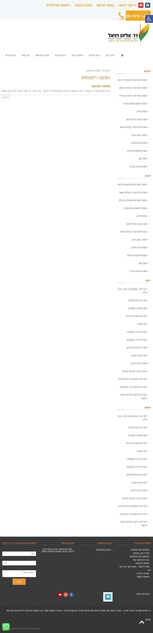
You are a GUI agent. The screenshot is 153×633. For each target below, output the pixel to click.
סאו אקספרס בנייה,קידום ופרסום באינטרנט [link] (21, 628)
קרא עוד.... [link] (5, 97)
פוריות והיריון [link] (142, 111)
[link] (149, 19)
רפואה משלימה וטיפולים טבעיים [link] (133, 95)
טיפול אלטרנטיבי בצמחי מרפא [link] (133, 127)
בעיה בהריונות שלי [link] (141, 559)
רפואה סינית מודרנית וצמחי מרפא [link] (132, 79)
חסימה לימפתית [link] (101, 86)
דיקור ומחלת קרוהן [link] (139, 355)
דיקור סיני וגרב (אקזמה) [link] (137, 331)
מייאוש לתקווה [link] (143, 576)
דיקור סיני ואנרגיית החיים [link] (136, 316)
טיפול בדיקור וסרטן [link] (139, 363)
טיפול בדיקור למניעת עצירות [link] (134, 371)
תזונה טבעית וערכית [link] (138, 166)
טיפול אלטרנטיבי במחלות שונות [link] (133, 87)
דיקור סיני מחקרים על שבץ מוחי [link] (133, 386)
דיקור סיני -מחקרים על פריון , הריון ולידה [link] (132, 291)
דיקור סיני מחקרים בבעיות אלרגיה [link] (132, 378)
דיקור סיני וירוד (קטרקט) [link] (137, 339)
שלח (19, 581)
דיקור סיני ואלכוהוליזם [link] (138, 300)
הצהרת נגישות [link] (143, 593)
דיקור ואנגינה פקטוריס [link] (137, 308)
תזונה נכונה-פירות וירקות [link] (136, 119)
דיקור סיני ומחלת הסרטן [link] (137, 347)
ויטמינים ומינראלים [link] (139, 142)
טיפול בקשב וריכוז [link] (139, 135)
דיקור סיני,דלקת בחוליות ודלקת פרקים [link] (133, 396)
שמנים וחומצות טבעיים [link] (137, 150)
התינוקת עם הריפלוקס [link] (139, 556)
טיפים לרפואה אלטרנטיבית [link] (135, 103)
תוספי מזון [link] (143, 158)
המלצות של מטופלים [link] (140, 549)
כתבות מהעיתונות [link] (103, 549)
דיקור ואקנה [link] (142, 323)
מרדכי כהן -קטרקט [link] (141, 553)
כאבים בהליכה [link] (142, 573)
